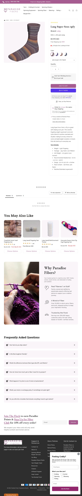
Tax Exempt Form (36, 477)
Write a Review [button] (71, 192)
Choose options (12, 251)
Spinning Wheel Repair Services (36, 453)
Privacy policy (41, 488)
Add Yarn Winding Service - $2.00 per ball (63, 77)
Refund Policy (52, 447)
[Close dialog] (78, 454)
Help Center (35, 474)
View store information (58, 121)
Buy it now (63, 90)
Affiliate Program (36, 471)
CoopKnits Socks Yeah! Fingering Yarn (11, 241)
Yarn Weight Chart (36, 463)
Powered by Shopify (24, 488)
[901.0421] (61, 56)
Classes (33, 468)
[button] (24, 7)
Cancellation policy (41, 489)
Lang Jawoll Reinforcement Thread (50, 241)
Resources (34, 465)
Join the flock (65, 488)
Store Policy (51, 445)
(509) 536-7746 (19, 449)
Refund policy (33, 488)
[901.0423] (66, 56)
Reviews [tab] (8, 195)
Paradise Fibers (15, 488)
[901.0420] (57, 56)
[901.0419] (52, 56)
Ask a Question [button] (56, 192)
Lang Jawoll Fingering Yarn (31, 240)
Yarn (11, 20)
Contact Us (34, 447)
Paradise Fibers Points (37, 460)
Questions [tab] (19, 195)
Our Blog (34, 457)
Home (7, 20)
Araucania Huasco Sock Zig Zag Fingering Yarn (69, 241)
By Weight (16, 20)
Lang (58, 31)
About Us (34, 449)
